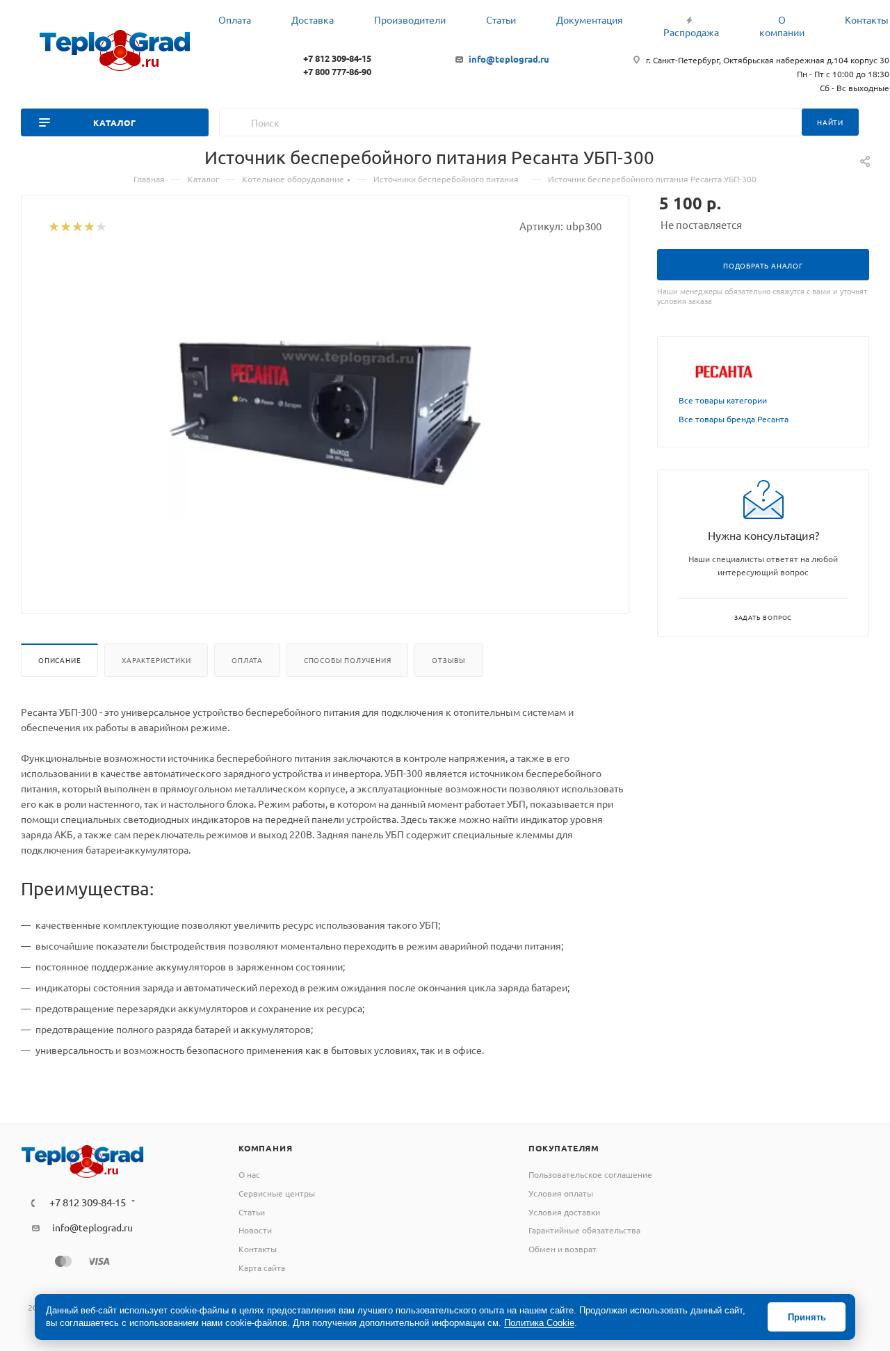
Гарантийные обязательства (584, 1230)
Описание (59, 660)
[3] (77, 227)
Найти (830, 122)
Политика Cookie (539, 1323)
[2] (65, 227)
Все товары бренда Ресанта (733, 418)
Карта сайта (261, 1267)
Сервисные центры (276, 1193)
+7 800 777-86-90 (337, 71)
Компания (265, 1147)
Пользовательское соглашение (590, 1174)
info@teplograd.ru (509, 59)
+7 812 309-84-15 (337, 58)
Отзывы (449, 660)
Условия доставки (564, 1211)
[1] (53, 227)
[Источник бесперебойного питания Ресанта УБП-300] (325, 411)
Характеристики (156, 660)
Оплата (247, 660)
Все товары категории (723, 400)
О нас (249, 1174)
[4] (89, 227)
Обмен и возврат (562, 1248)
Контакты (257, 1248)
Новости (255, 1230)
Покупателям (563, 1147)
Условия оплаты (560, 1193)
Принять (807, 1317)
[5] (100, 227)
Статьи (251, 1211)
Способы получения (347, 660)
